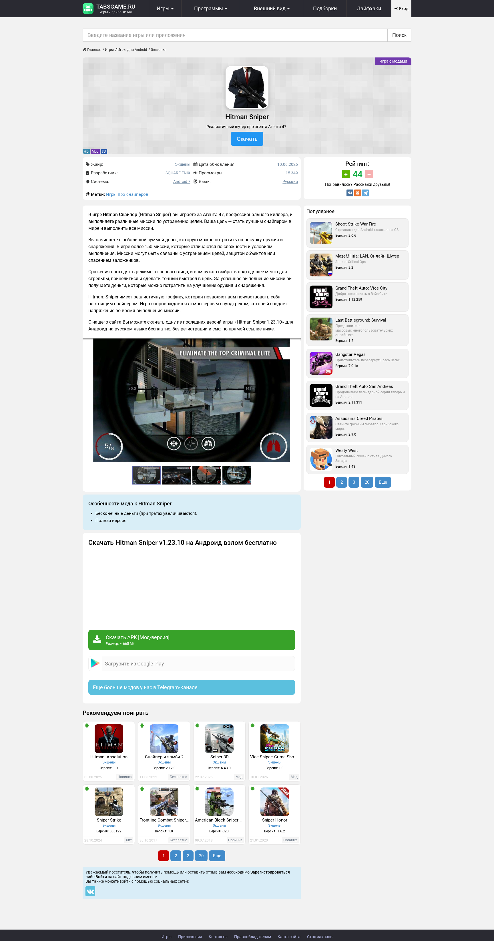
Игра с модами (393, 61)
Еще (217, 855)
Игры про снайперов (127, 194)
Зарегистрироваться (270, 872)
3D (104, 151)
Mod (95, 151)
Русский (290, 181)
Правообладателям (252, 936)
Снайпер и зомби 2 (164, 756)
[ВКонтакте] (349, 193)
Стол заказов (319, 936)
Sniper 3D (219, 756)
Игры (167, 936)
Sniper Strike (109, 820)
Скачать (247, 139)
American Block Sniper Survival (220, 820)
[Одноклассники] (357, 193)
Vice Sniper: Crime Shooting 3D (275, 756)
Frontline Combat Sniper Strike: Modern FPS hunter (165, 820)
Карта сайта (289, 936)
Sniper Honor (274, 820)
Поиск (399, 35)
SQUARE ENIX (178, 173)
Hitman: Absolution (109, 756)
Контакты (218, 936)
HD (86, 151)
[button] (295, 343)
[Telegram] (365, 193)
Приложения (190, 936)
